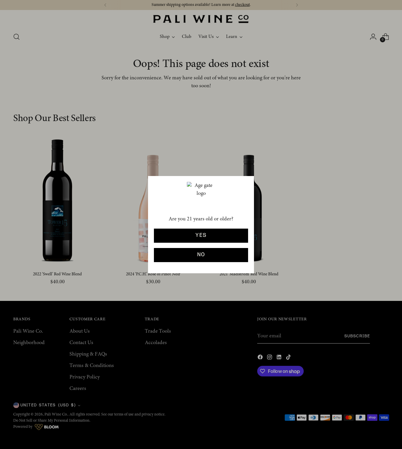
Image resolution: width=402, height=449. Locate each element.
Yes (200, 235)
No (201, 254)
